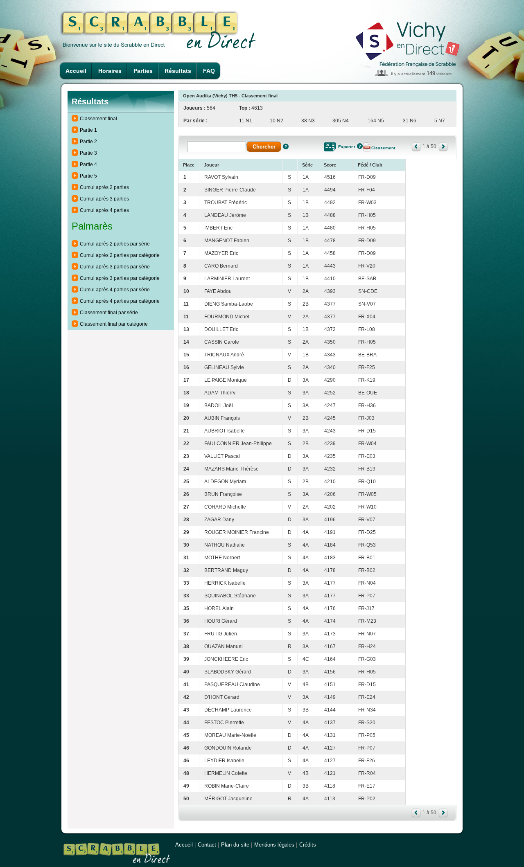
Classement (383, 148)
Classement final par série (109, 312)
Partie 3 (88, 153)
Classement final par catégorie (114, 324)
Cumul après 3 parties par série (115, 267)
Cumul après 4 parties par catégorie (120, 301)
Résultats (178, 71)
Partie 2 (88, 141)
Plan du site (235, 845)
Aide (285, 146)
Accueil (76, 71)
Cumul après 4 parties (104, 210)
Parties (143, 71)
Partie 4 (88, 164)
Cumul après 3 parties (104, 199)
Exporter (346, 146)
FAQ (209, 71)
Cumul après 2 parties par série (115, 244)
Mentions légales (274, 845)
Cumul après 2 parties (104, 187)
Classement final (98, 119)
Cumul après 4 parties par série (115, 290)
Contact (207, 845)
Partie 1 (88, 130)
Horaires (110, 71)
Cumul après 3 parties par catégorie (120, 278)
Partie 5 (88, 176)
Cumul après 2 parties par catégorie (120, 255)
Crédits (307, 845)
